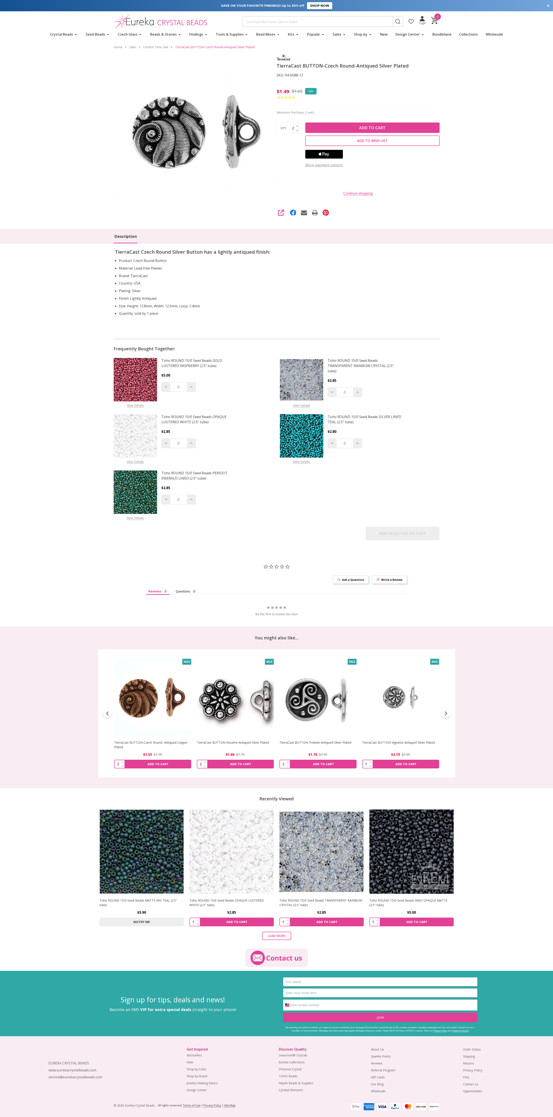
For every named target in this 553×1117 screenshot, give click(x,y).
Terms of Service (460, 1030)
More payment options (324, 165)
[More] (76, 34)
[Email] (304, 213)
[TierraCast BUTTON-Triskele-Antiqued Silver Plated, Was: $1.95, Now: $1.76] (318, 697)
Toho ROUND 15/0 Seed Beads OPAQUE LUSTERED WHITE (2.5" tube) (194, 419)
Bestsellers (194, 1055)
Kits (291, 34)
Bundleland (441, 34)
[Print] (315, 213)
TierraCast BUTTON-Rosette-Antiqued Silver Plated (233, 742)
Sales (337, 34)
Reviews (376, 1063)
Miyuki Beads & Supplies (296, 1083)
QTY (283, 128)
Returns (468, 1063)
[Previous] (107, 713)
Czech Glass (128, 34)
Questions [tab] (183, 591)
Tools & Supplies (230, 34)
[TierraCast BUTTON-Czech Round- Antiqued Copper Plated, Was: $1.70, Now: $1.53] (152, 697)
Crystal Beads (61, 34)
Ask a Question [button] (353, 580)
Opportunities (472, 1091)
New (384, 34)
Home (118, 47)
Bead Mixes (265, 34)
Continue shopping (358, 193)
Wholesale (494, 34)
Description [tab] (125, 236)
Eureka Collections (292, 1062)
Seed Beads (95, 34)
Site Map (229, 1105)
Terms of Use (192, 1105)
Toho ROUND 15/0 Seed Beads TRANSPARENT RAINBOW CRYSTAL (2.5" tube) (361, 365)
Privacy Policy (440, 1030)
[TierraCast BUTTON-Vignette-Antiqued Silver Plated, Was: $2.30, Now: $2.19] (400, 697)
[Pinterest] (326, 213)
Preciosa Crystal (290, 1069)
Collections (468, 34)
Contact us (470, 1084)
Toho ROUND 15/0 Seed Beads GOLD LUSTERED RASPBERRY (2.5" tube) (191, 363)
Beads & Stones (163, 34)
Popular (313, 34)
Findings (196, 34)
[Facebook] (293, 213)
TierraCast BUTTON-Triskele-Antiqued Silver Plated (315, 742)
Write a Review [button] (391, 580)
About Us (377, 1049)
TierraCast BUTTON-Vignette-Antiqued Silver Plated (398, 742)
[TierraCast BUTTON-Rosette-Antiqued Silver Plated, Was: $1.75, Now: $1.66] (235, 697)
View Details (135, 405)
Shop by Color (196, 1069)
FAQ (466, 1077)
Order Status (472, 1049)
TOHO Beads (288, 1076)
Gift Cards (378, 1077)
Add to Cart (372, 127)
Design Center (407, 34)
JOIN (380, 1017)
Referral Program (383, 1070)
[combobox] (317, 21)
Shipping (469, 1056)
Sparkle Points (381, 1056)
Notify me (141, 922)
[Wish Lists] (411, 21)
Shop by (360, 34)
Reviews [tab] (154, 591)
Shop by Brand (197, 1076)
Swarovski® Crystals (293, 1055)
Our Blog (377, 1084)
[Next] (446, 713)
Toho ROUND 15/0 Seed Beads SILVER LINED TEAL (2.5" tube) (364, 419)
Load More (277, 936)
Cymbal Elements (291, 1090)
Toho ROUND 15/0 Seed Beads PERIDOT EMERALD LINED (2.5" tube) (194, 476)
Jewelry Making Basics (202, 1083)
